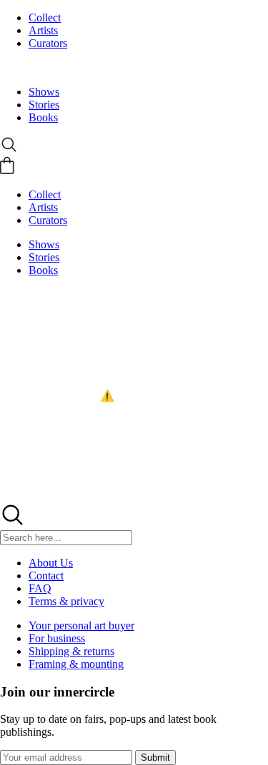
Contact (46, 575)
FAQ (40, 588)
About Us (51, 563)
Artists (43, 30)
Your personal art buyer (81, 625)
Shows (44, 92)
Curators (48, 43)
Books (43, 117)
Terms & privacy (66, 601)
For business (57, 638)
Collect (45, 17)
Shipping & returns (71, 651)
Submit (155, 757)
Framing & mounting (76, 664)
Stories (44, 104)
